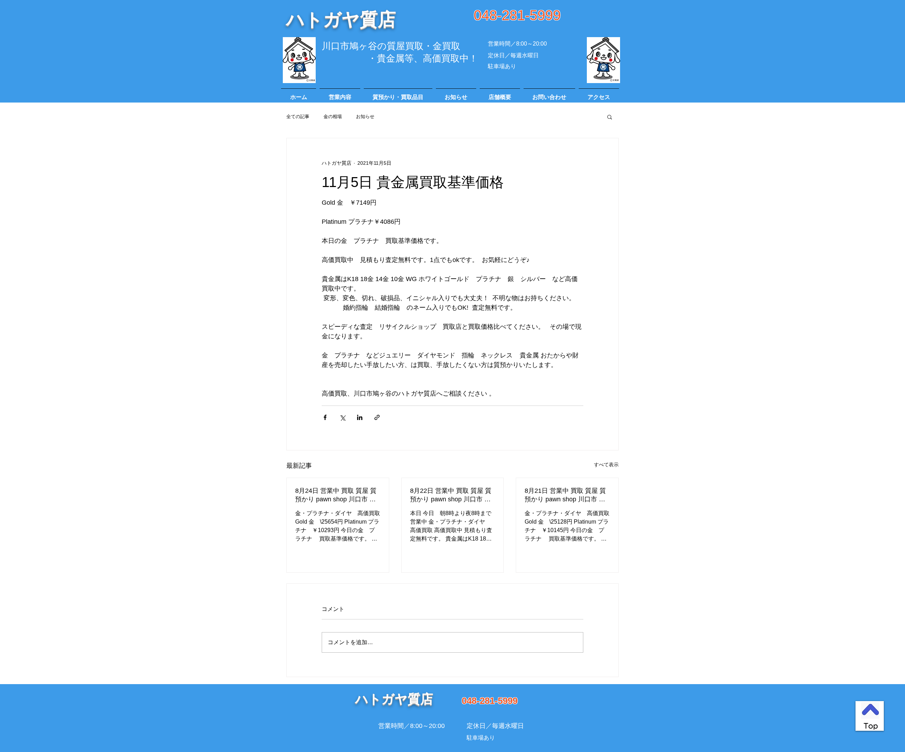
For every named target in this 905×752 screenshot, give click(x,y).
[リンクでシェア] (377, 417)
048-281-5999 (517, 15)
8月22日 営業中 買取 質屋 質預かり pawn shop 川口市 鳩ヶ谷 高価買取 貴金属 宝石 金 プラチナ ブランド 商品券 (452, 495)
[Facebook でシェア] (325, 417)
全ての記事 (297, 116)
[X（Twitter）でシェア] (342, 417)
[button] (609, 116)
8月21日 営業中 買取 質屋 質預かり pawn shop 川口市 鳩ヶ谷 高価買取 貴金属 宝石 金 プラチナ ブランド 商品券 (566, 495)
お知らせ (365, 116)
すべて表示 (606, 464)
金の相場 (332, 116)
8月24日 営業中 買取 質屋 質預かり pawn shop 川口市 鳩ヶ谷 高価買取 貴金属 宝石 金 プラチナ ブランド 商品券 (337, 495)
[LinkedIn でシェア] (359, 417)
